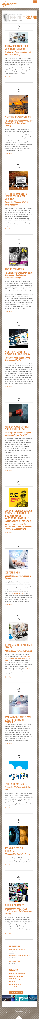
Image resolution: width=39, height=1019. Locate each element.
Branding (12, 981)
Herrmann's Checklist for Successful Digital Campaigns (18, 720)
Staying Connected (14, 269)
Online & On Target (14, 905)
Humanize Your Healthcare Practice (18, 646)
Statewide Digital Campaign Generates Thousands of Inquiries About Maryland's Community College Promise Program (18, 515)
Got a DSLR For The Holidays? (14, 849)
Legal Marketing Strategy (17, 973)
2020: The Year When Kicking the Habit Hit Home (18, 353)
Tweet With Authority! (16, 784)
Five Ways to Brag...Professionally (19, 955)
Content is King (12, 572)
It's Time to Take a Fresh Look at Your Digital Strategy (16, 196)
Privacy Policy (19, 1011)
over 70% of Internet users (15, 593)
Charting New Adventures (18, 117)
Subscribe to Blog (16, 992)
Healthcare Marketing (16, 976)
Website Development (16, 979)
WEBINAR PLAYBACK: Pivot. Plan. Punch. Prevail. (17, 428)
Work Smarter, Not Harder (17, 949)
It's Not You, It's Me (15, 961)
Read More (8, 77)
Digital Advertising (15, 984)
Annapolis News (14, 987)
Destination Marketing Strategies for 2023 (16, 47)
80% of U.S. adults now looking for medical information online (17, 658)
